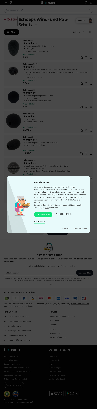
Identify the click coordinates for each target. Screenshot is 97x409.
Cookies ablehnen (63, 214)
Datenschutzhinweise (80, 228)
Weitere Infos (39, 221)
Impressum (66, 228)
